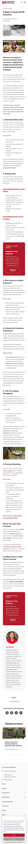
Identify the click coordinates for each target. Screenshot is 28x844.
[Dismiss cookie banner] (24, 818)
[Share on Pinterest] (20, 712)
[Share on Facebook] (7, 712)
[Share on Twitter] (16, 712)
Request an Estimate (13, 270)
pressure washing (8, 470)
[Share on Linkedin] (11, 712)
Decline (14, 839)
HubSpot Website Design (11, 842)
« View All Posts (7, 8)
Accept (14, 835)
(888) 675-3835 (8, 779)
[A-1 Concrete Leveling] (8, 2)
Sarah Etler (7, 21)
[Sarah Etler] (12, 637)
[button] (25, 739)
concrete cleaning (14, 701)
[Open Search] (21, 2)
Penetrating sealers (14, 533)
